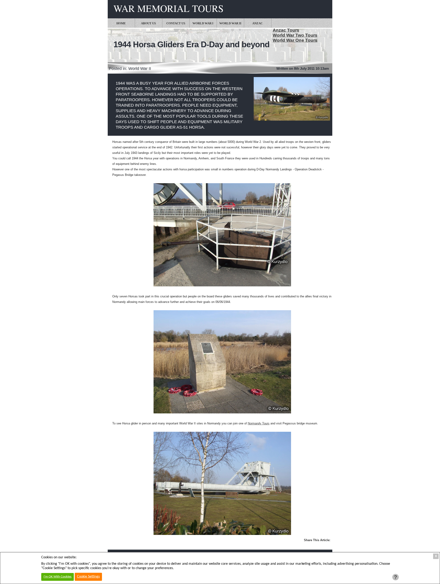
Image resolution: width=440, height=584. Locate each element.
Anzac (257, 23)
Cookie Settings (88, 576)
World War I (202, 23)
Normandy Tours (259, 423)
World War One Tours (295, 40)
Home (121, 23)
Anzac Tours (286, 30)
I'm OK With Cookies (58, 576)
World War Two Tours (295, 35)
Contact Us (175, 23)
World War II (230, 23)
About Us (148, 23)
